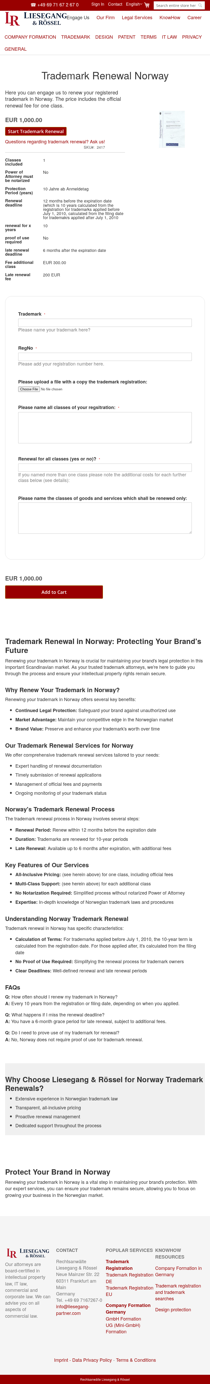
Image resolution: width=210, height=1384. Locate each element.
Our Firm (106, 17)
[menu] (105, 43)
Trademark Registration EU (129, 1290)
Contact (115, 4)
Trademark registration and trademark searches (178, 1292)
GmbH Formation (123, 1318)
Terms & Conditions (136, 1359)
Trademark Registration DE (129, 1277)
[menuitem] (30, 37)
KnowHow (170, 17)
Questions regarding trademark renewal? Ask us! (55, 141)
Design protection (173, 1309)
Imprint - (63, 1359)
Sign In (97, 4)
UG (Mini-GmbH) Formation (123, 1328)
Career (194, 17)
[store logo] (36, 18)
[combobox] (179, 5)
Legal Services (137, 17)
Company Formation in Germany (178, 1271)
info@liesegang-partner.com (72, 1309)
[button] (134, 4)
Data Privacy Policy (92, 1359)
